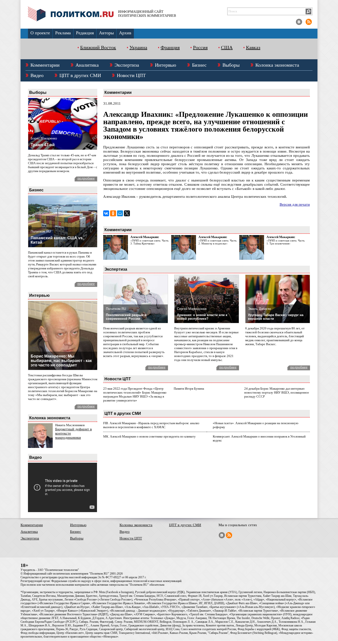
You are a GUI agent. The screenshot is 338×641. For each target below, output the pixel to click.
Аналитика (87, 65)
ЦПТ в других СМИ (80, 75)
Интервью (165, 65)
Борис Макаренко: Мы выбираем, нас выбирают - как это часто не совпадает (61, 360)
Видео (37, 75)
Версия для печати (295, 204)
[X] (127, 213)
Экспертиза (127, 65)
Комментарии (45, 65)
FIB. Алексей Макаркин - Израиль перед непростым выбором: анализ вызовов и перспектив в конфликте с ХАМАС (151, 425)
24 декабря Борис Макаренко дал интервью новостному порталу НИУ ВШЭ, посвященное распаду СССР (276, 392)
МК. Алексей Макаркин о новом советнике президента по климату (149, 436)
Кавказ (253, 47)
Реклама (63, 32)
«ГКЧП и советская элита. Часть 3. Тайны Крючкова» (149, 242)
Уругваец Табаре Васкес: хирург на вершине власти (275, 316)
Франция (170, 47)
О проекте (40, 32)
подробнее (86, 178)
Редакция (85, 32)
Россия (200, 47)
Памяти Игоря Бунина (189, 388)
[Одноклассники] (113, 213)
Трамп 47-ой (43, 145)
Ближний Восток (98, 47)
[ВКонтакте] (106, 213)
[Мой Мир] (120, 213)
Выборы (231, 65)
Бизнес (199, 65)
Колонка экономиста (277, 65)
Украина (138, 47)
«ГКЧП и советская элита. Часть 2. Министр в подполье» (217, 242)
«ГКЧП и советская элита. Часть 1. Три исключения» (285, 242)
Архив (125, 32)
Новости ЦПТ (131, 75)
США (227, 47)
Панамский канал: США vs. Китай (57, 240)
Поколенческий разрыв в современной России (126, 316)
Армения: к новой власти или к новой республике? (202, 316)
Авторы (106, 32)
